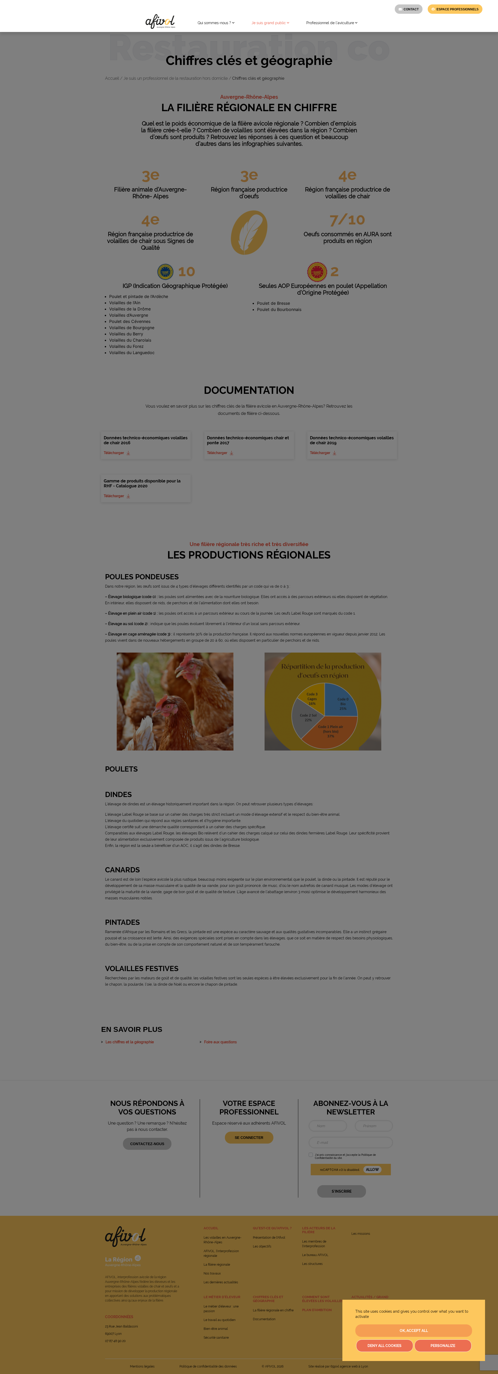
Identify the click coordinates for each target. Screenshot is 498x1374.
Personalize (443, 1346)
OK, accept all (414, 1331)
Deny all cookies (385, 1346)
